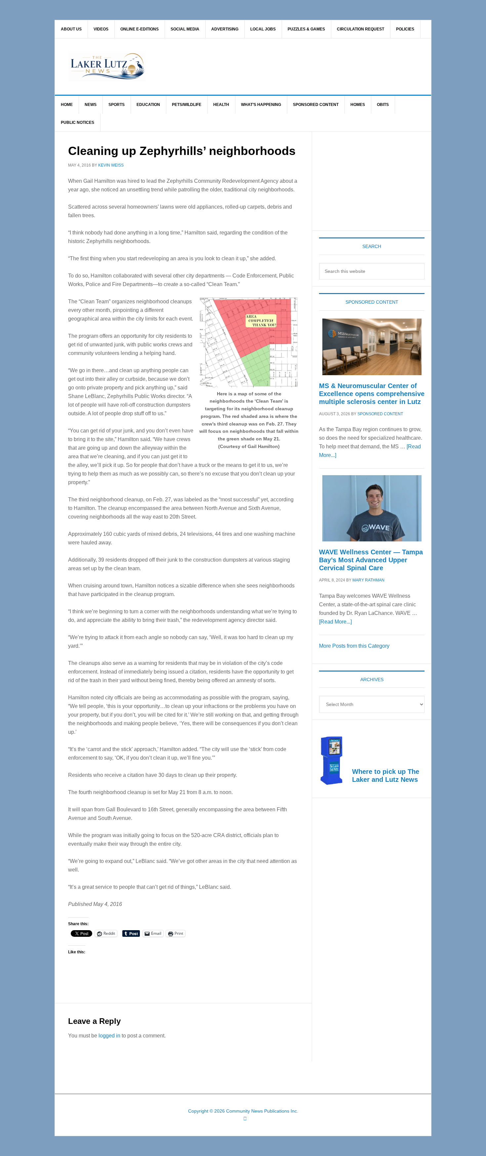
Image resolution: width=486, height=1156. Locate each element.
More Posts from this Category (354, 646)
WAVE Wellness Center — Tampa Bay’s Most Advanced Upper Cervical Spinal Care (371, 560)
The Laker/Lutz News (260, 66)
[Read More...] (335, 622)
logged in (109, 1035)
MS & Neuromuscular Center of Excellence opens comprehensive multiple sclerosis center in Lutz (372, 393)
